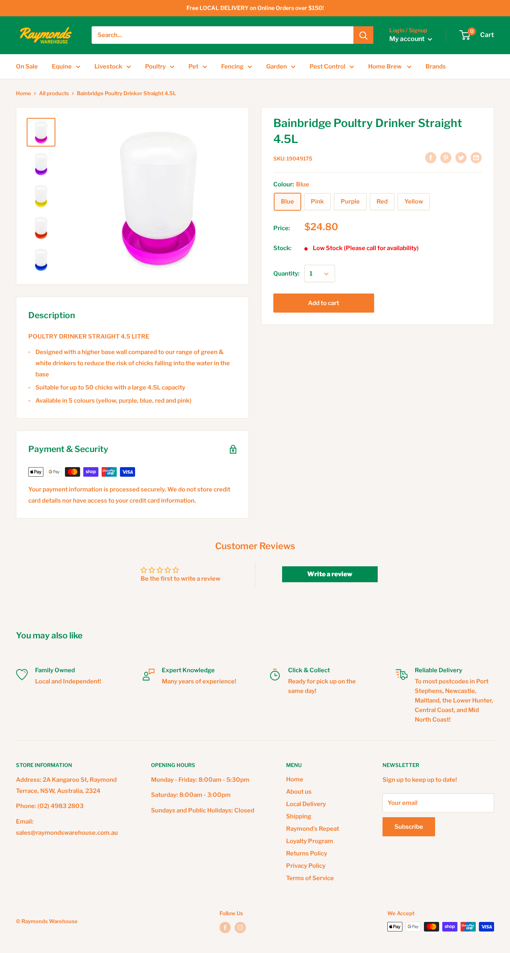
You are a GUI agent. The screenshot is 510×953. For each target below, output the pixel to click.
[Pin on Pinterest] (445, 157)
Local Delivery (306, 804)
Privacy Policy (306, 865)
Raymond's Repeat (312, 828)
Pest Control (327, 66)
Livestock (108, 66)
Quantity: (286, 274)
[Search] (363, 35)
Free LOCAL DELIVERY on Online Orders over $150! (255, 7)
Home (23, 93)
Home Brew (385, 66)
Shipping (298, 816)
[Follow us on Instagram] (240, 927)
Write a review (329, 574)
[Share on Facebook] (430, 157)
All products (54, 93)
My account (407, 39)
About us (299, 791)
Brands (436, 66)
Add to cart (323, 303)
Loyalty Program (309, 841)
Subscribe (408, 826)
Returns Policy (306, 853)
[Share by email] (476, 157)
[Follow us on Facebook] (225, 927)
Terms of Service (310, 878)
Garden (276, 66)
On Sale (27, 66)
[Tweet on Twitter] (461, 157)
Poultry (155, 66)
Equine (62, 66)
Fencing (232, 66)
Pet (193, 66)
